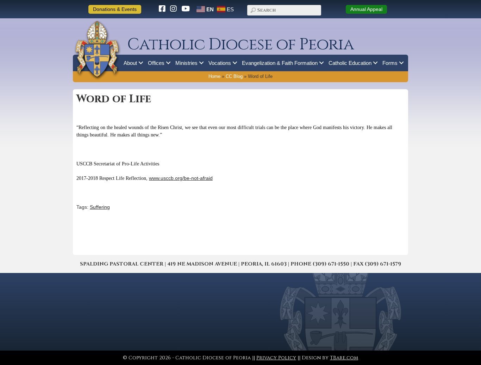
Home (214, 76)
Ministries (186, 63)
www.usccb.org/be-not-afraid (181, 178)
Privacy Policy (276, 357)
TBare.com (344, 357)
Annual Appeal (366, 9)
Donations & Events (115, 9)
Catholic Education (350, 63)
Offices (156, 63)
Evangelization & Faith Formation (280, 63)
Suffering (100, 207)
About (130, 63)
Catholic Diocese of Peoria (240, 44)
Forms (390, 63)
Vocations (219, 63)
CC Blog (234, 76)
